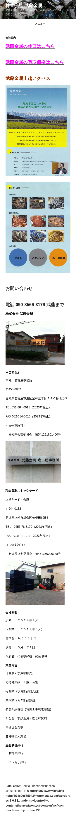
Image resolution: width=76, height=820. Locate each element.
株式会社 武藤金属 (24, 5)
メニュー (40, 23)
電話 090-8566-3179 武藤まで (35, 304)
